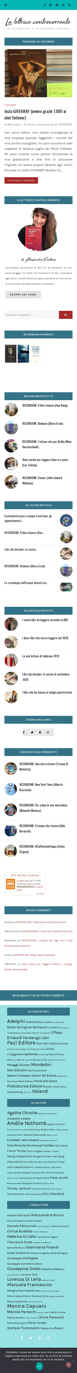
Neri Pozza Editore (37, 1070)
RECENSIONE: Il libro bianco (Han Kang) (44, 405)
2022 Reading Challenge (25, 875)
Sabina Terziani (16, 1317)
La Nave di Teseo (54, 1054)
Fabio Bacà (60, 1145)
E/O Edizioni (45, 1033)
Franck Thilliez (16, 1151)
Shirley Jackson (19, 1188)
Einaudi (14, 1037)
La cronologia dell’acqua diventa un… (26, 582)
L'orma (41, 1054)
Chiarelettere (13, 1033)
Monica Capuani (26, 1306)
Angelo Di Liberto (56, 1124)
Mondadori (41, 1064)
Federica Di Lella (21, 1236)
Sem (25, 1092)
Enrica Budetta (19, 1231)
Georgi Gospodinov (19, 1156)
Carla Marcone (62, 1130)
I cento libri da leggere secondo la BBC (45, 620)
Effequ (57, 1032)
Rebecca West (14, 1183)
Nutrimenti (12, 1081)
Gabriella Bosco (16, 1247)
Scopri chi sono (23, 294)
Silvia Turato (36, 1323)
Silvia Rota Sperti (17, 1323)
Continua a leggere (21, 180)
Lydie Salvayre (14, 1172)
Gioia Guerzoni (18, 1253)
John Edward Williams (20, 1167)
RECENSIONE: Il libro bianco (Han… (24, 532)
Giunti (50, 1049)
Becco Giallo (45, 1022)
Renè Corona (57, 1312)
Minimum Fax (58, 1060)
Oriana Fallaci (13, 1178)
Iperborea (31, 1054)
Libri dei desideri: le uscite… (20, 549)
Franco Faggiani (35, 1151)
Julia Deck (55, 1167)
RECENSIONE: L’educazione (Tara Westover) (41, 922)
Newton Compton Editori (24, 1075)
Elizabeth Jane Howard (23, 1140)
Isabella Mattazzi (53, 1269)
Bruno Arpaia (14, 1220)
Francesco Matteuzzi (42, 1242)
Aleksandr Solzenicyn (47, 1113)
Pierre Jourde (59, 1177)
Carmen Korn (15, 1134)
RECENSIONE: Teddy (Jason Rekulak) (34, 955)
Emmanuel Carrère (40, 1145)
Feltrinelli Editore (47, 1043)
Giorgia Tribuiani (42, 1156)
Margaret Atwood (31, 1172)
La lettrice (21, 880)
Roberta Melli (48, 1183)
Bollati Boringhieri (19, 1027)
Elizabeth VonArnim (48, 1140)
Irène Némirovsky (33, 1161)
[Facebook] (43, 5)
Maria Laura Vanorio (50, 1291)
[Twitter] (49, 5)
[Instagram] (62, 5)
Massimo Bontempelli (52, 1172)
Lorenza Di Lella (24, 1279)
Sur (29, 1092)
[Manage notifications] (68, 1365)
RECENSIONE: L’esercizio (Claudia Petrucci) (48, 931)
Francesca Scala (19, 1242)
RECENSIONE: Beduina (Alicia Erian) (42, 423)
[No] (72, 1360)
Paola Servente (27, 1178)
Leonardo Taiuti (29, 1274)
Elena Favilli (52, 1135)
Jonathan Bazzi (42, 1167)
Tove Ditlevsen (15, 1194)
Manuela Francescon (29, 1285)
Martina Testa (40, 1296)
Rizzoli (47, 1086)
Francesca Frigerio (47, 1236)
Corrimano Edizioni (30, 1033)
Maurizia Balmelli (17, 1301)
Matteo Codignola (56, 1296)
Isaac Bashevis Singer (53, 1161)
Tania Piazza (56, 1189)
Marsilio (28, 1060)
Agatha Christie (22, 1113)
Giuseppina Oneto (24, 1268)
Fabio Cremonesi (40, 1232)
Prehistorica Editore (24, 1086)
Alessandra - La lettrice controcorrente (31, 124)
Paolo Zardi (42, 1177)
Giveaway (10, 105)
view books (40, 893)
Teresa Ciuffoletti (51, 1328)
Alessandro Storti (18, 1215)
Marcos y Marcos (15, 1060)
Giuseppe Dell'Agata (22, 1258)
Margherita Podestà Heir (24, 1290)
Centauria (64, 1027)
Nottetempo (62, 1076)
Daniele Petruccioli (21, 1226)
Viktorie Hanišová (34, 1194)
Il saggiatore (15, 1054)
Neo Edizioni (17, 1070)
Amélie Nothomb (27, 1123)
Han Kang (58, 1156)
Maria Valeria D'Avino (19, 1296)
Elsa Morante (16, 1145)
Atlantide (32, 1022)
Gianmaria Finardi (42, 1247)
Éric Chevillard (54, 1194)
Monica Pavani (43, 1312)
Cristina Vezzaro (32, 1220)
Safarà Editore (60, 1086)
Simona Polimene (41, 1188)
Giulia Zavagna (58, 1253)
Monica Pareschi (21, 1312)
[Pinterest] (56, 5)
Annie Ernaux (33, 1129)
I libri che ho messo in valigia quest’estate (47, 692)
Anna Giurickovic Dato (16, 1130)
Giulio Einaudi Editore (16, 1049)
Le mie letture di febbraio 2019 (40, 656)
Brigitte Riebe (48, 1129)
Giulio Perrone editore (36, 1049)
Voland (40, 1091)
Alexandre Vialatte (18, 1118)
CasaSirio (53, 1027)
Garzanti (63, 1043)
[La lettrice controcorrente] (38, 23)
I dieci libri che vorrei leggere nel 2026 (45, 638)
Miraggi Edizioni (18, 1065)
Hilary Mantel (15, 1161)
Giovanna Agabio (40, 1253)
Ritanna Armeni (32, 1183)
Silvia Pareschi (51, 1317)
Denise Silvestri (43, 1226)
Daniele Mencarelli (35, 1134)
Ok (39, 1366)
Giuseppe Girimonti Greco (24, 1263)
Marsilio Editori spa (42, 1060)
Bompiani (40, 1027)
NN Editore (49, 1075)
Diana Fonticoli (60, 1226)
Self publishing (15, 1092)
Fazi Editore (21, 1042)
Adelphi (16, 1021)
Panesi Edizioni (26, 1081)
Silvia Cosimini (31, 1318)
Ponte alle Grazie (45, 1081)
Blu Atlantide (58, 1022)
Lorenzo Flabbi (48, 1280)
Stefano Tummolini (23, 1328)
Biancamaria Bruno (47, 1215)
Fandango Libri (36, 1038)
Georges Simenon (51, 1151)
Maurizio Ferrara (35, 1302)
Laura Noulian (13, 1275)
